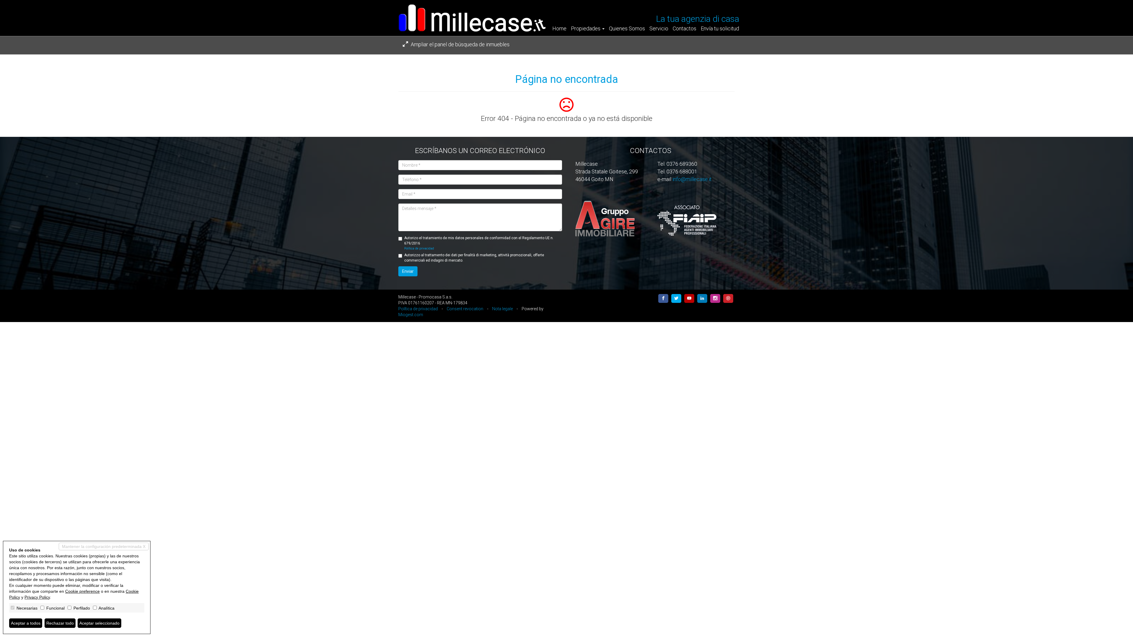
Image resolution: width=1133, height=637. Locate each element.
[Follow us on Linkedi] (702, 298)
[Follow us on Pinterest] (728, 298)
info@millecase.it (692, 179)
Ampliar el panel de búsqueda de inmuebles (460, 44)
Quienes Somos (627, 29)
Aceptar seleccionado (99, 623)
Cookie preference (82, 591)
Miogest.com (410, 314)
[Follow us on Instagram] (715, 298)
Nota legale (502, 308)
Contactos (684, 29)
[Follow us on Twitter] (676, 298)
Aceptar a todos (25, 623)
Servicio (658, 29)
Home (559, 29)
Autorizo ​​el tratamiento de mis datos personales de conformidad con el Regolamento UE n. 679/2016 (479, 243)
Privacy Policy (37, 597)
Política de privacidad (419, 248)
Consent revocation (465, 308)
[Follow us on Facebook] (663, 298)
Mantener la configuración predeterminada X (103, 546)
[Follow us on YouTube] (689, 298)
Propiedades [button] (586, 29)
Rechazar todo (60, 623)
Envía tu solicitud (720, 29)
